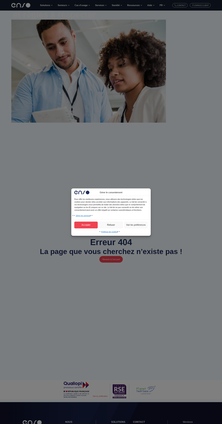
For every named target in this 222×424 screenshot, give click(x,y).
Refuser (111, 225)
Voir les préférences (136, 225)
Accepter (86, 225)
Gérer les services (83, 215)
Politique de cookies (109, 232)
